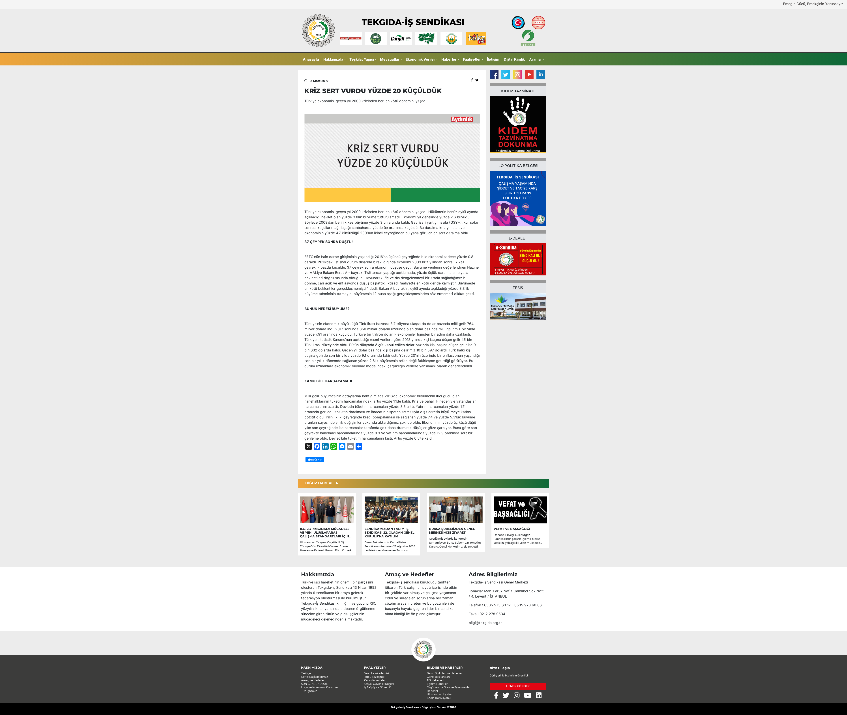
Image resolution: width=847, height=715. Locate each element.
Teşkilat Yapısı (361, 59)
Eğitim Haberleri (437, 683)
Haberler (449, 59)
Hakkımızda (333, 59)
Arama (535, 59)
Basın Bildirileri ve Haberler (444, 673)
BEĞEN (316, 459)
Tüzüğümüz (309, 691)
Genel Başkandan (438, 676)
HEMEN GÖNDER (518, 686)
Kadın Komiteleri (375, 680)
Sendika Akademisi (376, 673)
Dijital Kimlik (514, 59)
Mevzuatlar (389, 59)
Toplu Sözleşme (374, 676)
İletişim (493, 59)
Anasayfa (311, 59)
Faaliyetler (472, 59)
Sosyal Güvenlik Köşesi (379, 683)
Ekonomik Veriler (420, 59)
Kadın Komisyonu (439, 698)
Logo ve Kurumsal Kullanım (319, 687)
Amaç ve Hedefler (313, 680)
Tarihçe (306, 673)
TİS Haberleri (435, 680)
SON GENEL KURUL (314, 683)
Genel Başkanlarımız (314, 676)
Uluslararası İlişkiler (439, 694)
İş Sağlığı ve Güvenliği (378, 687)
